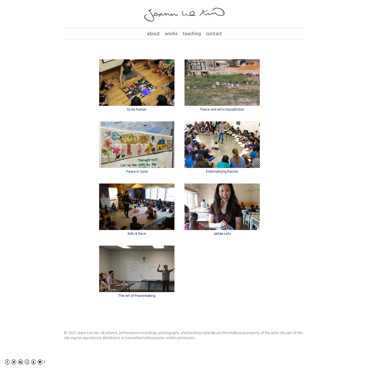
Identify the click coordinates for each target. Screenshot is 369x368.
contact (214, 33)
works (171, 33)
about (153, 33)
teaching (192, 33)
